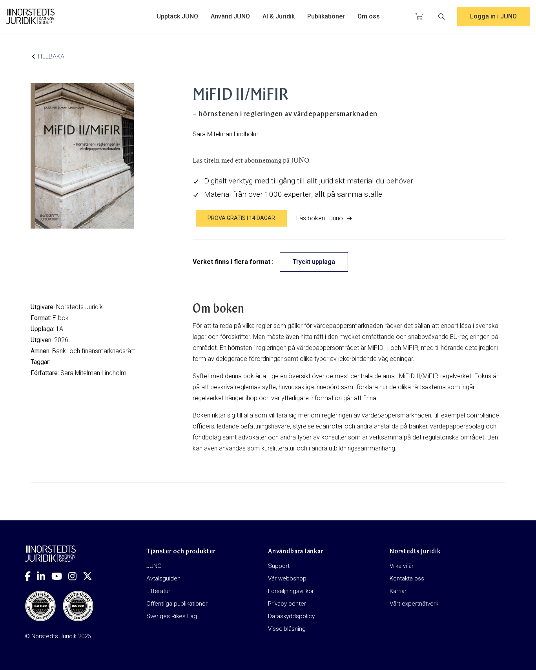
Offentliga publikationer (177, 603)
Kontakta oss (407, 578)
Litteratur (158, 591)
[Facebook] (31, 576)
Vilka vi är (402, 565)
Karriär (398, 591)
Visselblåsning (287, 628)
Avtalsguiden (163, 578)
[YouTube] (59, 576)
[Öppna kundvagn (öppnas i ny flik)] (419, 16)
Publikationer (326, 16)
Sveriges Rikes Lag (171, 616)
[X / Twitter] (90, 576)
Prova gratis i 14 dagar (241, 218)
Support (279, 565)
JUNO (154, 565)
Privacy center (287, 603)
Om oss (368, 16)
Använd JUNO (230, 16)
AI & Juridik (279, 16)
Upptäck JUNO (177, 16)
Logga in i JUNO (493, 16)
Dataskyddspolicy (291, 616)
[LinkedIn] (44, 576)
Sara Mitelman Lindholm (93, 373)
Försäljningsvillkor (291, 591)
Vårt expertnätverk (414, 603)
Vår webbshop (287, 578)
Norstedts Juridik (79, 307)
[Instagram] (75, 576)
